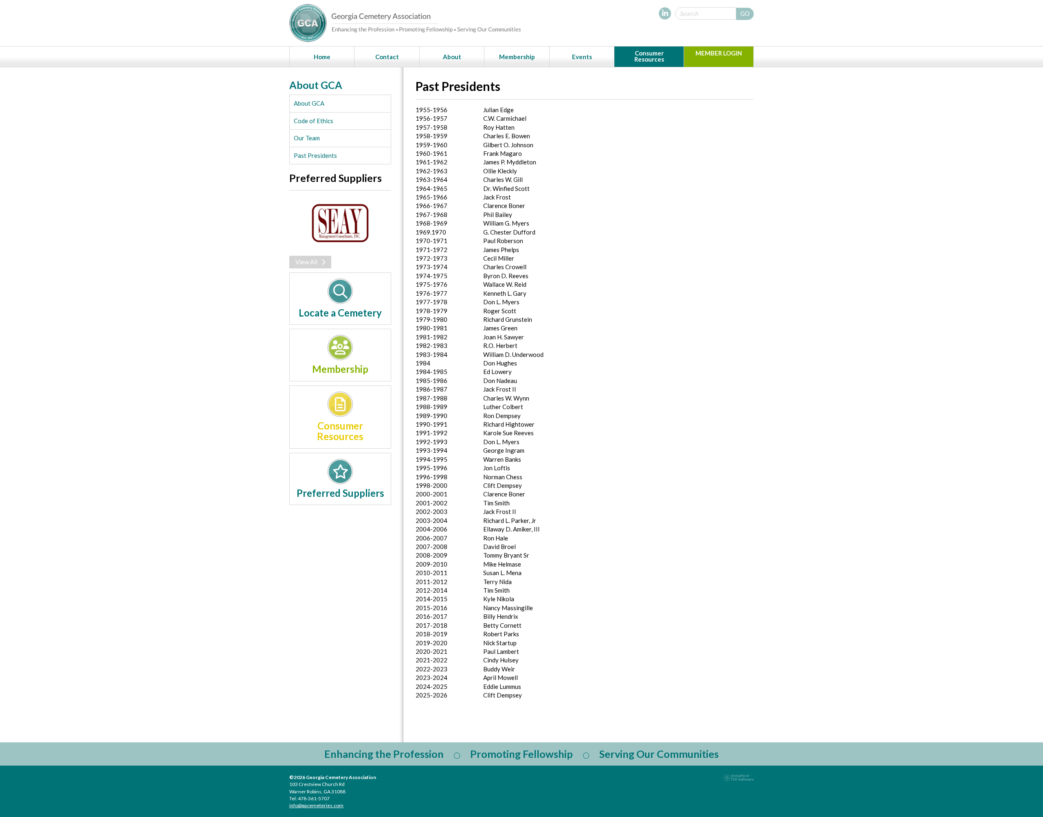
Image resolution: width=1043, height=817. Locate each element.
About (452, 56)
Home (322, 56)
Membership (517, 56)
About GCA (309, 103)
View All (306, 262)
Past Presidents (315, 155)
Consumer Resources (649, 56)
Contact (387, 56)
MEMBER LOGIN (718, 53)
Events (582, 56)
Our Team (307, 138)
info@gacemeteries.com (316, 805)
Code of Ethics (313, 120)
